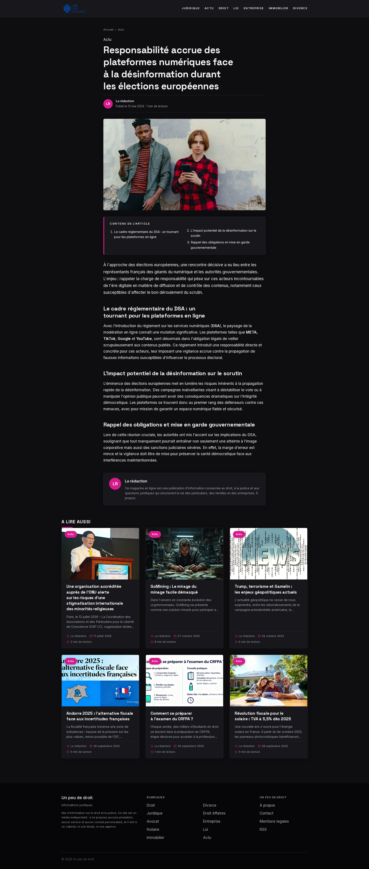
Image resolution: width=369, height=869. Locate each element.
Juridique (191, 8)
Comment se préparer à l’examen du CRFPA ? (172, 716)
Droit (224, 8)
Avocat (153, 821)
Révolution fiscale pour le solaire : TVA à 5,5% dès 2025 (263, 716)
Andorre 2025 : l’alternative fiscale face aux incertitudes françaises (99, 716)
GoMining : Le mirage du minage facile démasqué (174, 589)
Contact (266, 813)
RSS (263, 829)
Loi (236, 8)
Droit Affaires (214, 813)
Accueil (108, 29)
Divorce (300, 8)
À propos (267, 805)
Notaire (153, 829)
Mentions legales (274, 821)
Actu (209, 8)
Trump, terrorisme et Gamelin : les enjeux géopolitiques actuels (266, 589)
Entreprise (254, 8)
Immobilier (278, 8)
